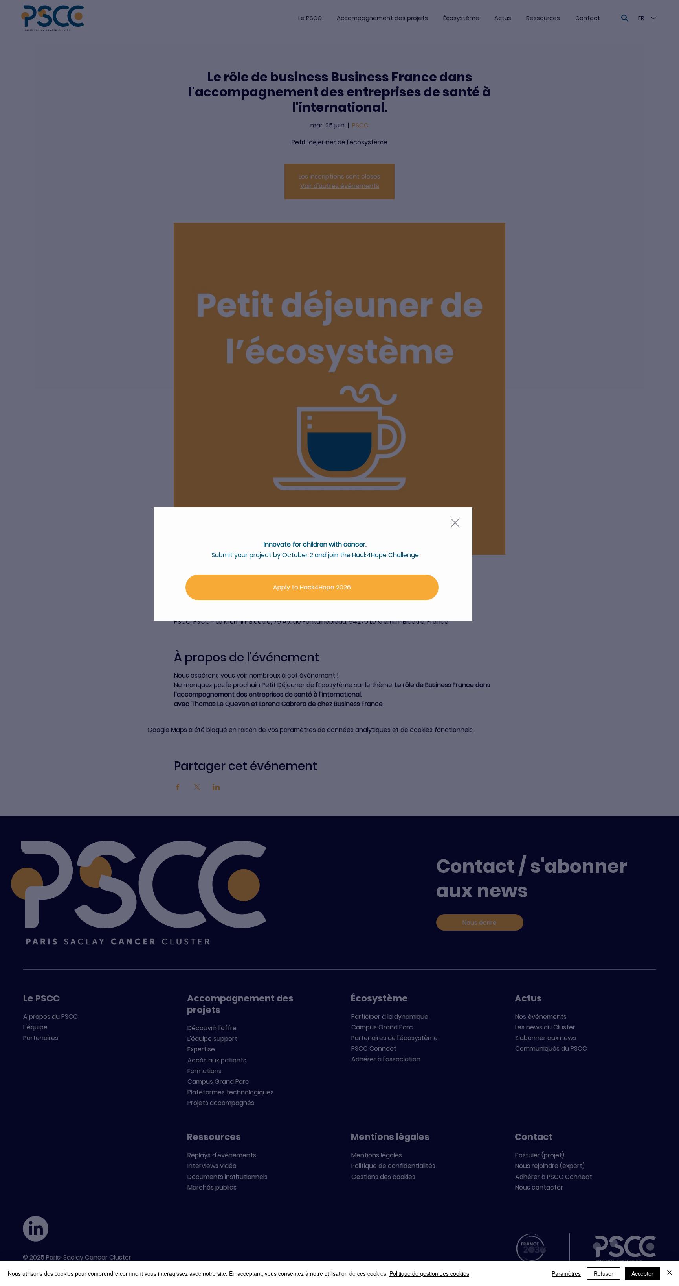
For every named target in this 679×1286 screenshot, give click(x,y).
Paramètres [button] (566, 1273)
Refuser (603, 1273)
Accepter (642, 1273)
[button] (455, 523)
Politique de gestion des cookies (429, 1273)
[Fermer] (669, 1273)
